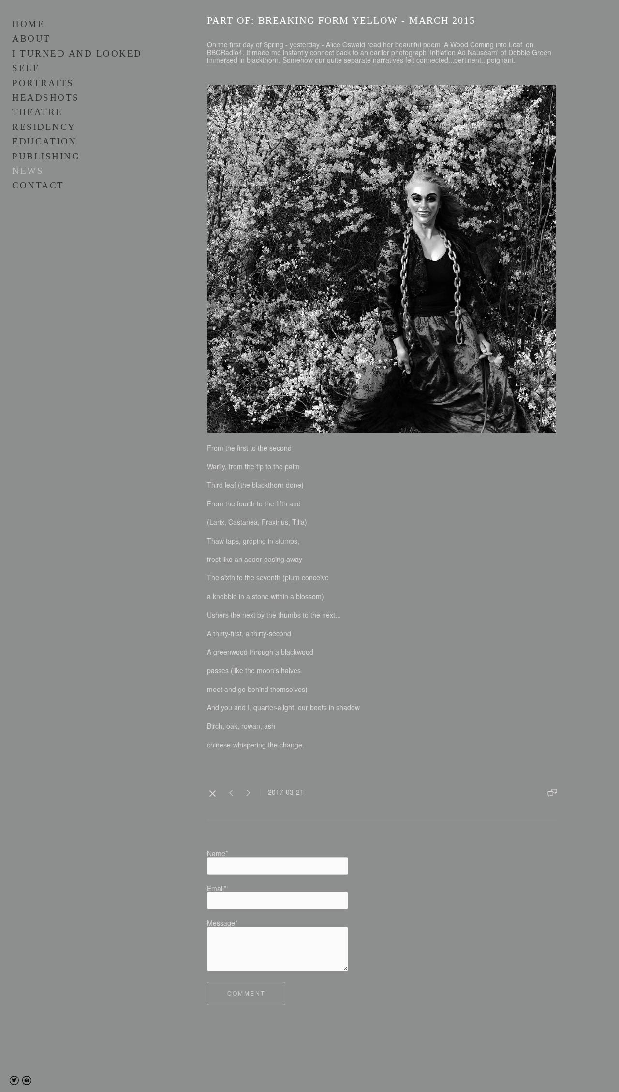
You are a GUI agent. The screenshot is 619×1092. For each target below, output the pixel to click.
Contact (38, 185)
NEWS (28, 171)
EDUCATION (44, 141)
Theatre (37, 112)
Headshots (45, 97)
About (31, 38)
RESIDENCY (44, 127)
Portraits (43, 83)
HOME (28, 24)
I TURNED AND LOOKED (77, 53)
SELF (25, 68)
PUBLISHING (46, 156)
